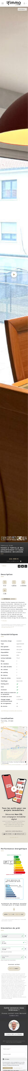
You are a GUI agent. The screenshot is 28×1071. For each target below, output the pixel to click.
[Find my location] (25, 733)
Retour (4, 565)
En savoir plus (13, 837)
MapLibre (4, 762)
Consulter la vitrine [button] (14, 1034)
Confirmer (7, 1068)
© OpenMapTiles (16, 762)
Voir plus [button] (4, 620)
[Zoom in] (25, 728)
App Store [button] (8, 834)
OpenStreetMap (5, 763)
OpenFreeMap (10, 762)
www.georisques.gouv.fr (6, 627)
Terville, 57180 (7, 545)
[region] (14, 745)
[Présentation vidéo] (14, 274)
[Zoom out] (25, 730)
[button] (19, 566)
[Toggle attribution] (25, 762)
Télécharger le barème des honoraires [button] (12, 710)
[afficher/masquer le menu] (2, 3)
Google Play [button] (20, 834)
